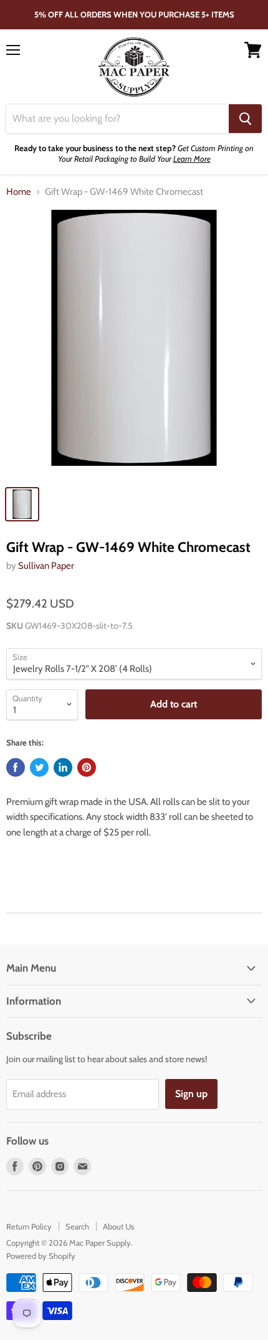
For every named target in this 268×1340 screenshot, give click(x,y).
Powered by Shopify (40, 1256)
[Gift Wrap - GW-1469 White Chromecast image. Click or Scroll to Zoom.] (134, 344)
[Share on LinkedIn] (63, 767)
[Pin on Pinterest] (86, 767)
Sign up (191, 1094)
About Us (118, 1226)
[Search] (245, 118)
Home (18, 192)
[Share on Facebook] (15, 767)
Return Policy (29, 1226)
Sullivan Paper (46, 565)
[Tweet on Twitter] (39, 767)
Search (77, 1226)
